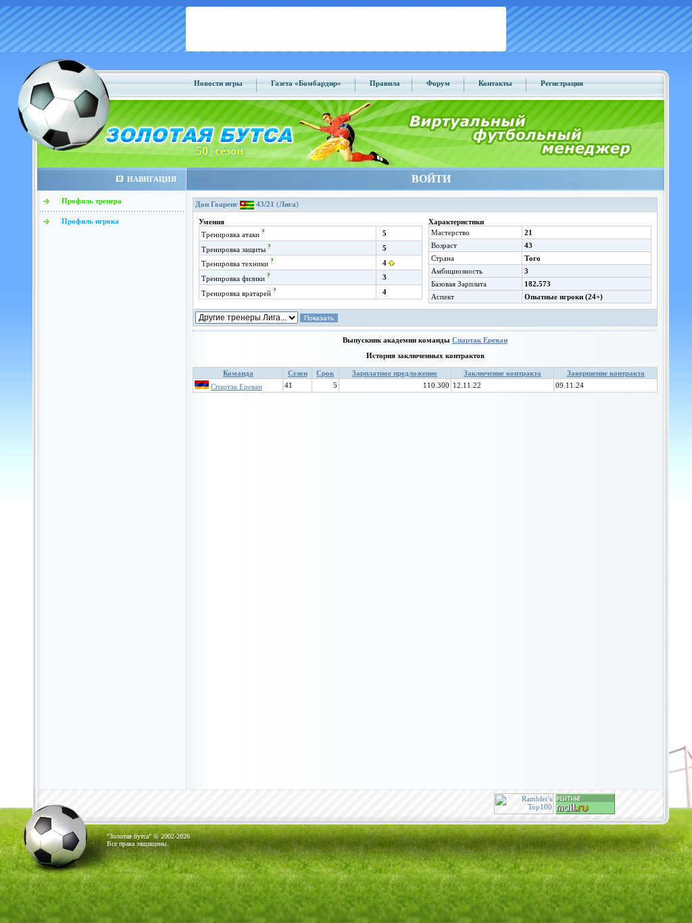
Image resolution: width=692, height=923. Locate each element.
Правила (385, 83)
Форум (438, 83)
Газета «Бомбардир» (306, 83)
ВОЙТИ (431, 178)
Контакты (495, 83)
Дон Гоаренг (216, 204)
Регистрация (562, 83)
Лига (287, 204)
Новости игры (218, 83)
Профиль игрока (90, 221)
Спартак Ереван (480, 340)
